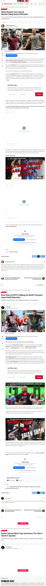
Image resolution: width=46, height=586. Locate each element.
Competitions (20, 3)
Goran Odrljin (8, 306)
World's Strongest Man (15, 488)
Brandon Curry (14, 73)
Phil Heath (13, 65)
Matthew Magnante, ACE (10, 25)
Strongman (4, 292)
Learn (31, 3)
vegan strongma (8, 488)
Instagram (25, 242)
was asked (18, 344)
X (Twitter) (29, 242)
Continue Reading (23, 523)
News (35, 3)
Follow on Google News (31, 239)
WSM (14, 361)
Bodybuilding (4, 9)
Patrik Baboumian (15, 347)
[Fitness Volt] (23, 1)
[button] (2, 1)
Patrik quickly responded (10, 356)
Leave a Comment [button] (40, 285)
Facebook (21, 242)
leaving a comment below (11, 226)
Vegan (34, 486)
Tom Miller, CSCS (9, 546)
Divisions (27, 3)
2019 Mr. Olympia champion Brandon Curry (14, 60)
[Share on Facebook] (2, 57)
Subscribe (39, 94)
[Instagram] (44, 498)
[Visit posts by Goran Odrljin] (2, 498)
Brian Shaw (11, 358)
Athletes (15, 3)
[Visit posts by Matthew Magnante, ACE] (2, 261)
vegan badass (38, 486)
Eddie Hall (15, 486)
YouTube (34, 242)
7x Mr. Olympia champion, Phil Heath (18, 62)
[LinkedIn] (44, 262)
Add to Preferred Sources (11, 55)
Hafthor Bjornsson (20, 486)
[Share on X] (2, 60)
